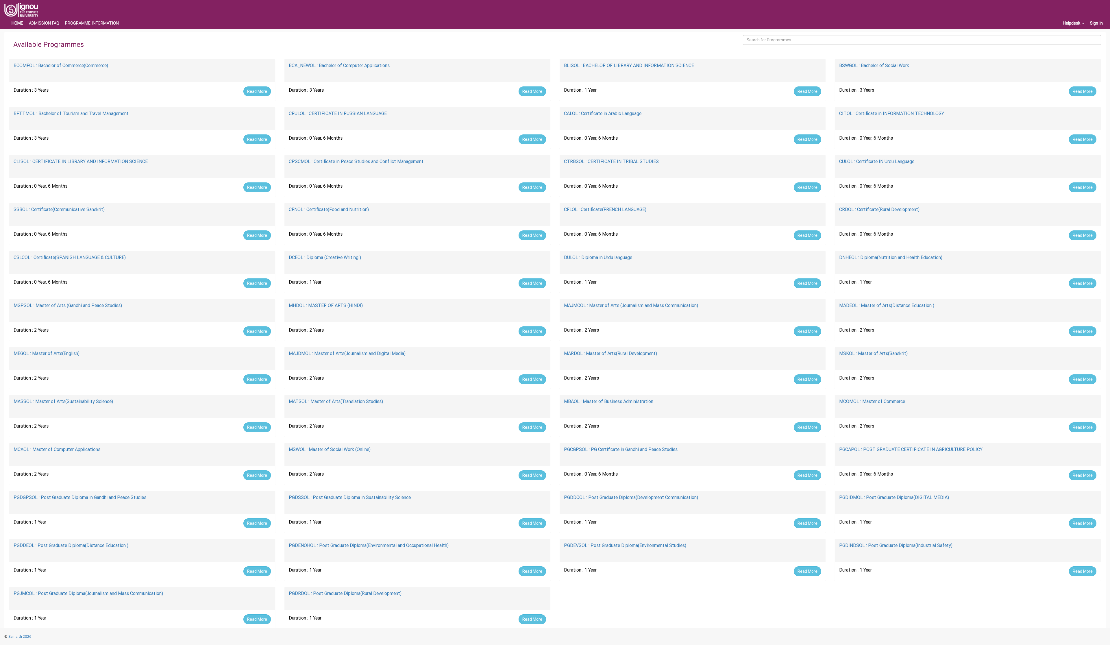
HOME (17, 23)
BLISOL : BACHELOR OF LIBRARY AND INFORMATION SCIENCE (629, 65)
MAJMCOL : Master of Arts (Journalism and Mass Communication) (631, 305)
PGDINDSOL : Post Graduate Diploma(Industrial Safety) (895, 545)
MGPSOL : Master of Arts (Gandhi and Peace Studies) (68, 305)
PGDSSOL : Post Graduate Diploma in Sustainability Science (350, 497)
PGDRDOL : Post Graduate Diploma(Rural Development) (345, 593)
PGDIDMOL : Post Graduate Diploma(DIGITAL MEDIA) (894, 497)
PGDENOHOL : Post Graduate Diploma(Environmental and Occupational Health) (369, 545)
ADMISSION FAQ (44, 23)
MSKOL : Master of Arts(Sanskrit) (873, 353)
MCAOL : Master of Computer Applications (57, 449)
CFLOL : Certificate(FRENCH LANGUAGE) (605, 209)
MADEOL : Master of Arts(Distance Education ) (886, 305)
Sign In (1096, 23)
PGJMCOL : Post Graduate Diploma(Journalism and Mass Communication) (88, 593)
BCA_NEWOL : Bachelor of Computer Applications (339, 65)
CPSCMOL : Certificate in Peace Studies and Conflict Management (356, 161)
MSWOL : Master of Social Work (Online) (330, 449)
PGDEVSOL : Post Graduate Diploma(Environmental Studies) (625, 545)
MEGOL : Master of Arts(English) (46, 353)
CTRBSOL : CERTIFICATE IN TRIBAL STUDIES (611, 161)
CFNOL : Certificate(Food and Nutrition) (329, 209)
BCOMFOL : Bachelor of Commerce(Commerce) (61, 65)
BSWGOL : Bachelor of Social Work (874, 65)
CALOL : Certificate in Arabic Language (602, 113)
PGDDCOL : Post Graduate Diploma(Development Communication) (631, 497)
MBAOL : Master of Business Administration (608, 401)
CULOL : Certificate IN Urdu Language (876, 161)
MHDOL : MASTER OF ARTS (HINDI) (326, 305)
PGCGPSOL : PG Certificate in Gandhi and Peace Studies (621, 449)
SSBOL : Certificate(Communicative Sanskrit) (59, 209)
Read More (257, 91)
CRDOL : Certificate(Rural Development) (879, 209)
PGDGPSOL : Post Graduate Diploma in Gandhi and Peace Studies (80, 497)
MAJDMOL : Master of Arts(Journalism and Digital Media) (347, 353)
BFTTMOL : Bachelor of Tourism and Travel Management (71, 113)
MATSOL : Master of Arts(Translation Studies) (336, 401)
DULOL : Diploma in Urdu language (598, 257)
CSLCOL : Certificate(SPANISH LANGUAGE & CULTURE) (70, 257)
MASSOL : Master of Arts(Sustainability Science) (63, 401)
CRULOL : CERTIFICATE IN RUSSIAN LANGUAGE (338, 113)
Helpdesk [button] (1072, 23)
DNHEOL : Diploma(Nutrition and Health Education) (890, 257)
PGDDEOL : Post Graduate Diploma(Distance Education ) (71, 545)
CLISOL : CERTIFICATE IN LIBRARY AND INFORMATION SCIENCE (81, 161)
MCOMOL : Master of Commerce (872, 401)
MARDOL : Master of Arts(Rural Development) (610, 353)
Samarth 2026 (20, 636)
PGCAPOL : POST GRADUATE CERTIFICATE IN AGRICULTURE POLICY (911, 449)
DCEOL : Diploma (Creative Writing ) (325, 257)
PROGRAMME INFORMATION (92, 23)
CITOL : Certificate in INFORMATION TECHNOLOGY (891, 113)
